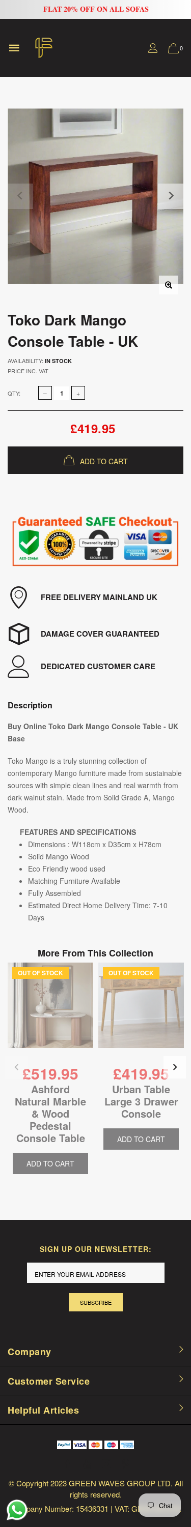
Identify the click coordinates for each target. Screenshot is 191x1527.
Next (174, 1067)
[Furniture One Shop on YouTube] (87, 1464)
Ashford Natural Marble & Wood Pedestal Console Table (50, 1113)
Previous (16, 1067)
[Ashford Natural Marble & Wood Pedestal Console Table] (50, 1013)
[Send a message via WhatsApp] (17, 1510)
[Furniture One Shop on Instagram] (106, 1464)
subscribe (96, 1302)
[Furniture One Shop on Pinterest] (125, 1464)
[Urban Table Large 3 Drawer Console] (141, 1013)
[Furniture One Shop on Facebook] (67, 1464)
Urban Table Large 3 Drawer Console (141, 1101)
